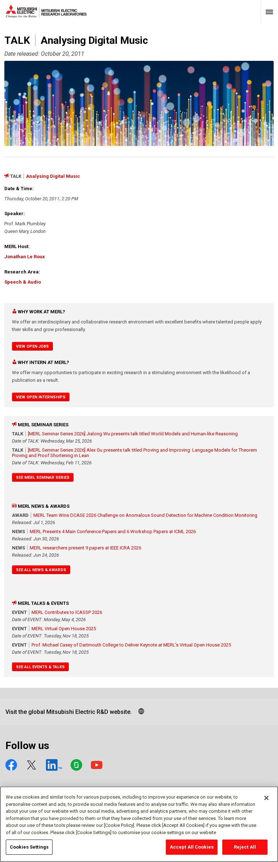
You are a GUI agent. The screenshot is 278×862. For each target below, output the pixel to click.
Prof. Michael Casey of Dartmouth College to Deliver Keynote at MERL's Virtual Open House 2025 (131, 645)
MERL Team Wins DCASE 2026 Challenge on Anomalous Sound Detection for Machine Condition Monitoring (145, 515)
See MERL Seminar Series (43, 477)
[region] (139, 824)
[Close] (266, 798)
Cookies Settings (29, 847)
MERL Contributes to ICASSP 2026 (66, 612)
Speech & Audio (22, 282)
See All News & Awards (41, 570)
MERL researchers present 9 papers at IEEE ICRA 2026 (85, 548)
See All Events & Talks (40, 667)
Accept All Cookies (192, 847)
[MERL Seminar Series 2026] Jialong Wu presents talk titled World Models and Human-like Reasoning (133, 433)
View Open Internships (41, 397)
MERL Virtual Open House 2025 (63, 628)
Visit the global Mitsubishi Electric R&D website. (68, 711)
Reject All (245, 847)
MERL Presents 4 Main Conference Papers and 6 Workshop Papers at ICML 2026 (113, 531)
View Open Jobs (32, 346)
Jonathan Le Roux (24, 256)
